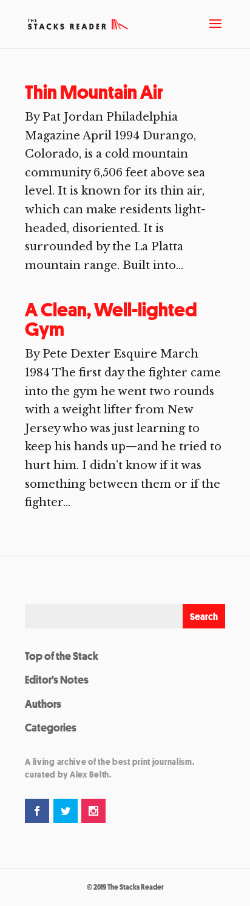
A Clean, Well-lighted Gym (111, 319)
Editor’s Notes (57, 679)
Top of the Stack (61, 655)
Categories (50, 727)
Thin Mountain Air (94, 92)
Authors (43, 703)
